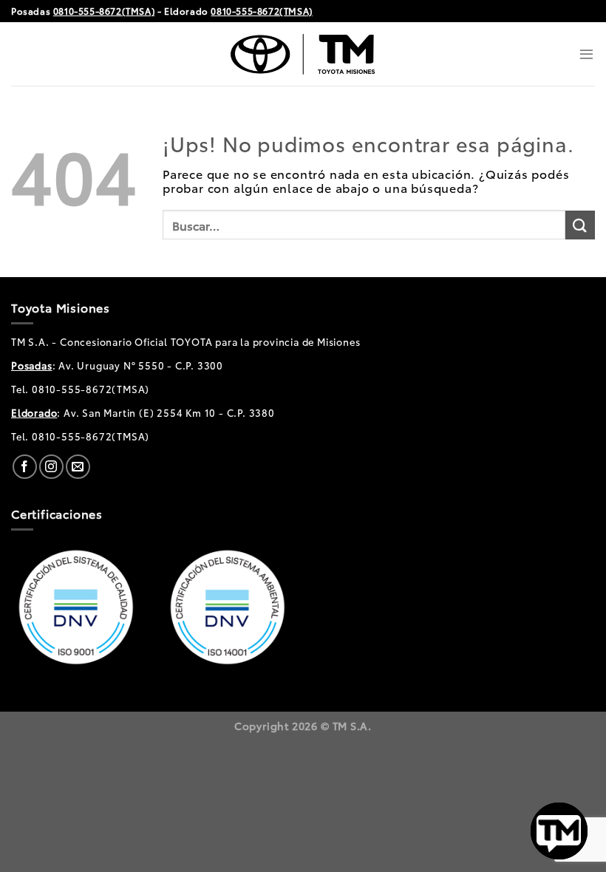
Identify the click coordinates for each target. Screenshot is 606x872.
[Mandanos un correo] (78, 466)
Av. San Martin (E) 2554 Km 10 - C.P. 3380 (169, 412)
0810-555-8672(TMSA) (103, 10)
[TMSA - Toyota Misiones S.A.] (303, 54)
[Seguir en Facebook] (25, 466)
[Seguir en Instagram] (51, 466)
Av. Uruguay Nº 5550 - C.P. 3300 (140, 365)
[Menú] (587, 53)
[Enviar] (580, 225)
